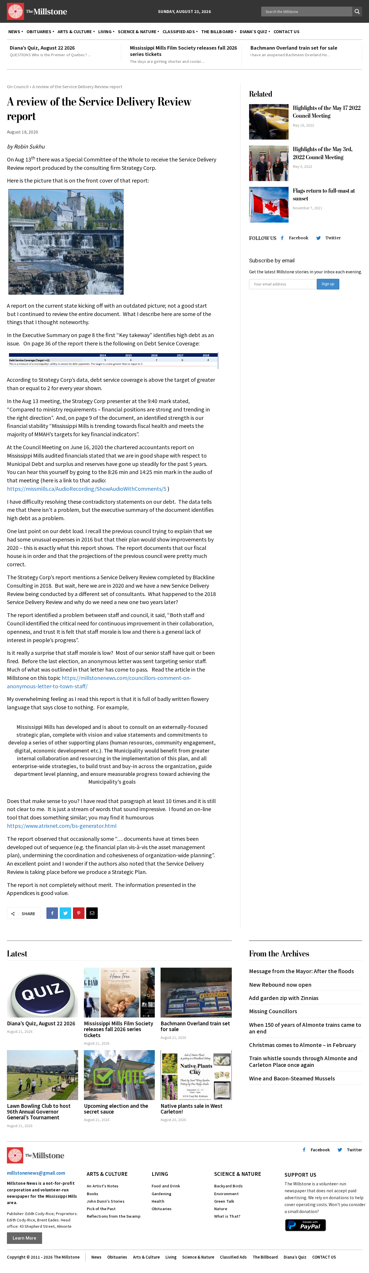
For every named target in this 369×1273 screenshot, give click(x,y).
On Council (18, 86)
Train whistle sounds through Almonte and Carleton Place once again (303, 1061)
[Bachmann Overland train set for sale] (196, 993)
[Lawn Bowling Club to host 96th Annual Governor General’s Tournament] (42, 1075)
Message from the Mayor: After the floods (301, 971)
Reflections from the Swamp (113, 1216)
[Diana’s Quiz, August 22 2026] (42, 993)
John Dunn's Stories (106, 1201)
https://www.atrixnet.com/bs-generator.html (61, 825)
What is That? (227, 1216)
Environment (226, 1193)
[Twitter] (65, 913)
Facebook (298, 237)
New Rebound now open (280, 984)
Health (158, 1201)
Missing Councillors (273, 1011)
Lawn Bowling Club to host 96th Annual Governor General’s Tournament (39, 1111)
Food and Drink (166, 1186)
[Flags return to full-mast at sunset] (269, 205)
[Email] (92, 913)
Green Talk (224, 1201)
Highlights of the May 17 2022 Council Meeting (327, 111)
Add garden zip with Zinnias (284, 997)
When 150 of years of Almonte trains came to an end (305, 1028)
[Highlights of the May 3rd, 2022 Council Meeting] (269, 163)
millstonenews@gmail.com (36, 1173)
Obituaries (162, 1208)
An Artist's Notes (102, 1186)
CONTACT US (324, 1257)
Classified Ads (233, 1257)
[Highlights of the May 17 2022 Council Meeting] (269, 122)
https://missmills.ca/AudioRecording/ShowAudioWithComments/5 (86, 488)
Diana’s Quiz (295, 1257)
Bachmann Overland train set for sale (294, 47)
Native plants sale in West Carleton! (192, 1108)
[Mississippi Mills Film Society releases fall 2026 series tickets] (119, 993)
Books (92, 1193)
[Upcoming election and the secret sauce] (119, 1075)
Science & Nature (237, 1173)
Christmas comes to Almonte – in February (302, 1044)
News (96, 1257)
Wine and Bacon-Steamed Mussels (292, 1078)
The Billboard (265, 1257)
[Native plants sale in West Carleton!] (196, 1075)
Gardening (162, 1193)
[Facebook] (52, 913)
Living (160, 1173)
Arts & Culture (107, 1173)
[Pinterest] (78, 913)
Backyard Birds (228, 1186)
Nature (220, 1208)
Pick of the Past (101, 1208)
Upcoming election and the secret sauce (116, 1108)
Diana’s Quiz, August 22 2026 (42, 47)
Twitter (333, 237)
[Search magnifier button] (357, 11)
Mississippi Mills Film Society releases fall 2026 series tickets (183, 50)
